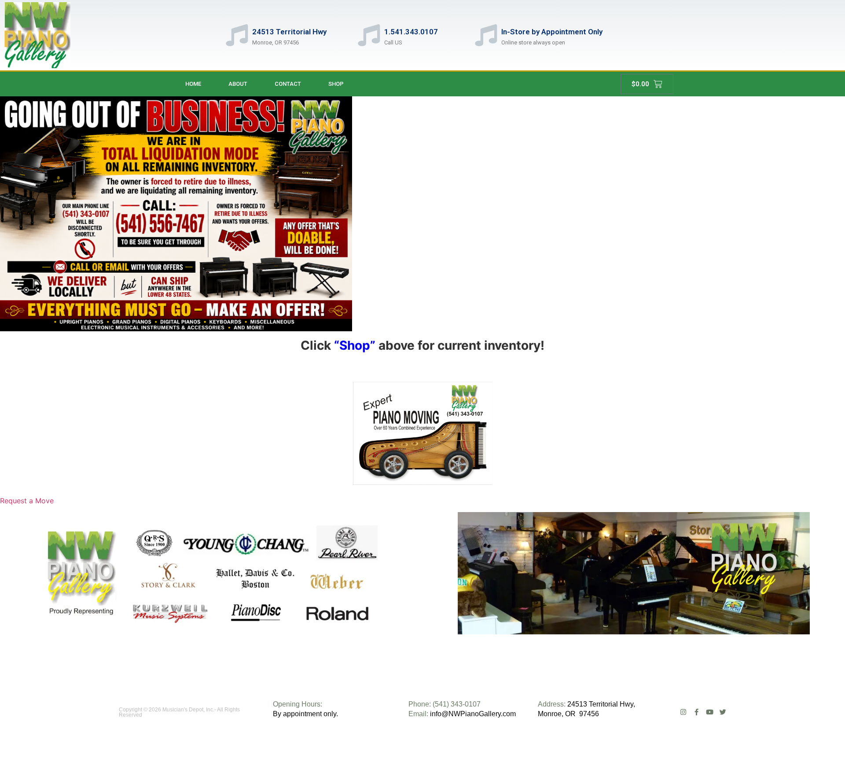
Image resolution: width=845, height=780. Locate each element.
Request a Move (27, 500)
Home (193, 84)
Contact (288, 84)
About (237, 84)
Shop (336, 84)
